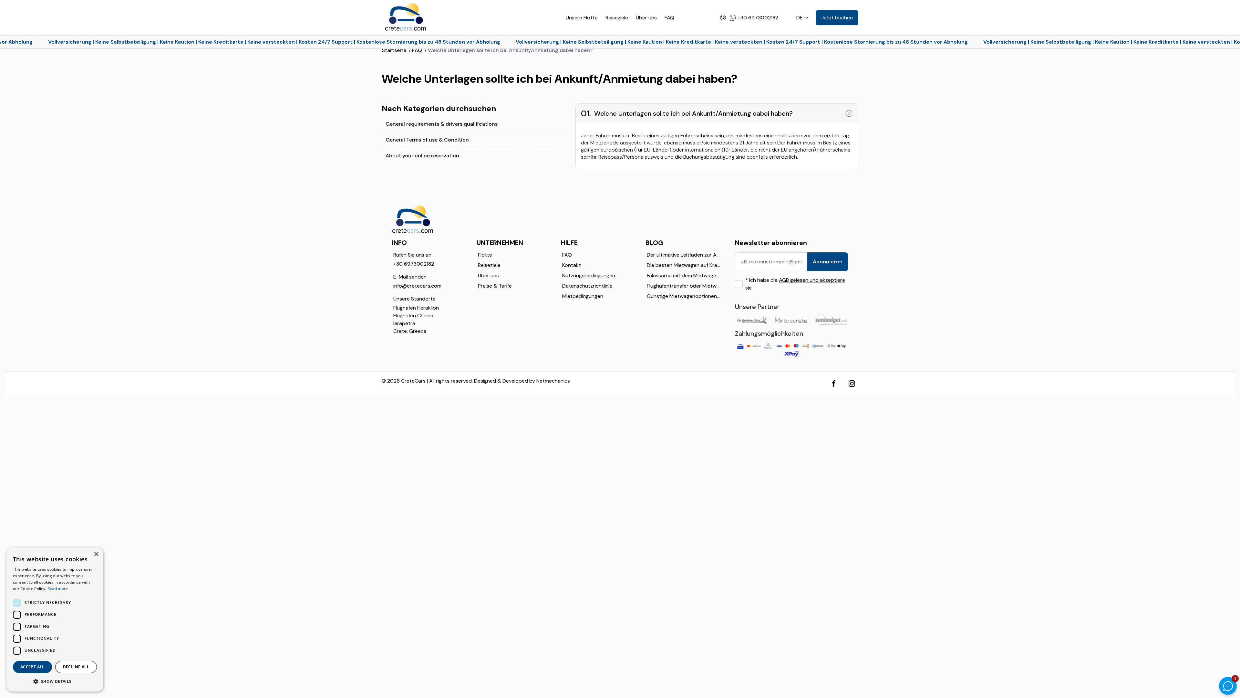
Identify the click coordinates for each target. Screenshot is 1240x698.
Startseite (394, 50)
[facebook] (833, 383)
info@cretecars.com (417, 285)
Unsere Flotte (582, 17)
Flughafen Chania (413, 315)
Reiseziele (616, 17)
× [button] (96, 554)
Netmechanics (553, 380)
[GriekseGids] (751, 319)
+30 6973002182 (413, 263)
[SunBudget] (831, 320)
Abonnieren (827, 261)
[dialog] (54, 619)
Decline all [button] (76, 667)
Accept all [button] (32, 667)
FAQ (669, 17)
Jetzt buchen (837, 17)
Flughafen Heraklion (416, 307)
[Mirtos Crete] (791, 320)
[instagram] (851, 383)
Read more (57, 588)
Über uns (646, 17)
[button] (55, 681)
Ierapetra (404, 323)
